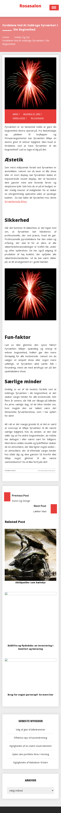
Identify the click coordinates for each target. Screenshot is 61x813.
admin (15, 114)
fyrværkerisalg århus (16, 201)
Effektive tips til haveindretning (30, 737)
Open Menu (54, 7)
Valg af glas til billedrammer (30, 729)
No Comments (37, 118)
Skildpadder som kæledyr (30, 582)
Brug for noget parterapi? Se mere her (30, 694)
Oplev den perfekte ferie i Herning (30, 754)
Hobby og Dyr (19, 118)
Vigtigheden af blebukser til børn (30, 762)
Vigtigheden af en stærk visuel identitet (30, 745)
